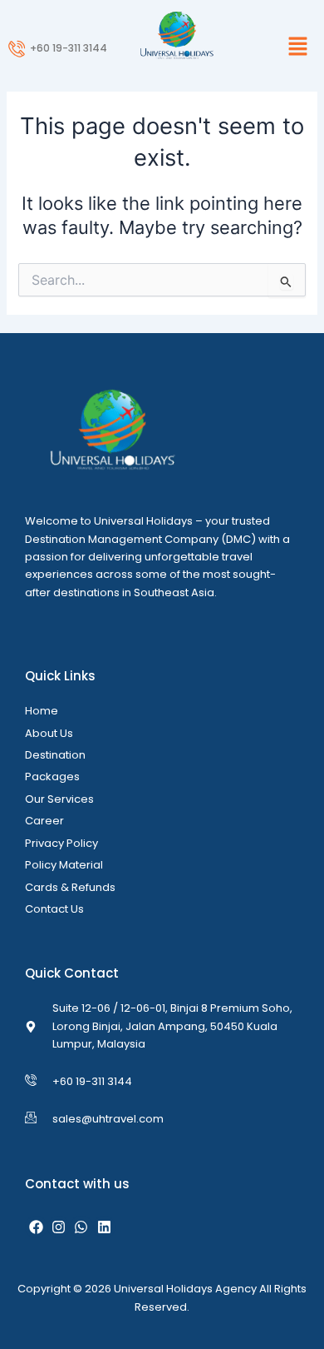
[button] (274, 47)
